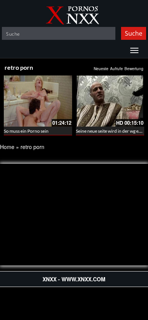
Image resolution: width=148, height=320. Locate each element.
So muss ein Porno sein (26, 131)
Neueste (101, 68)
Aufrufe (116, 68)
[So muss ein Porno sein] (38, 101)
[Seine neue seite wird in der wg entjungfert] (110, 101)
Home (7, 147)
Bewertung (133, 68)
